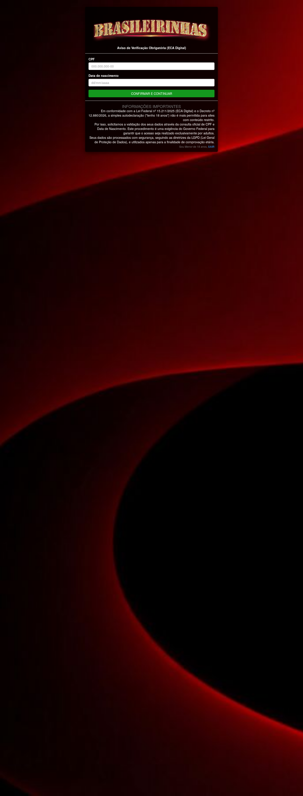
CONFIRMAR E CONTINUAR (151, 93)
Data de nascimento (104, 75)
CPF (92, 59)
